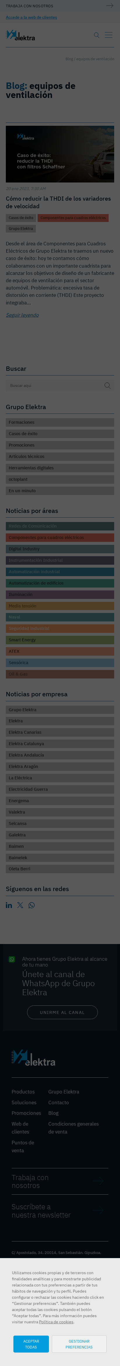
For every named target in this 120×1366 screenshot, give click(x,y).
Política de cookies (56, 1321)
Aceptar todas (31, 1344)
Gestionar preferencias (79, 1344)
